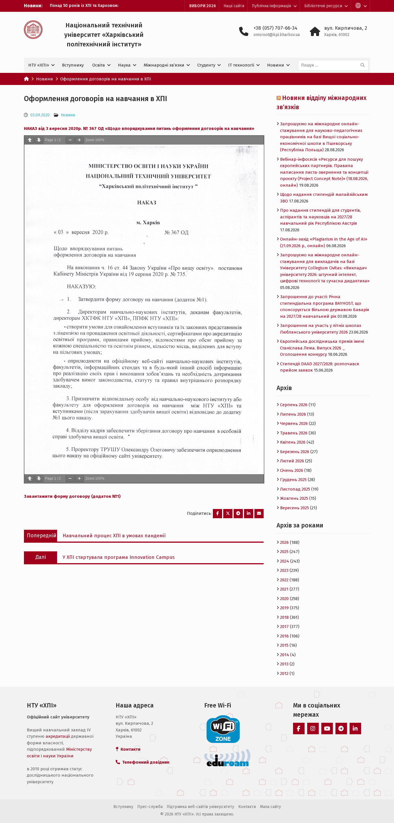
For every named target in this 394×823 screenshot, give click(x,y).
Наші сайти (234, 5)
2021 (284, 589)
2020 (284, 598)
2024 (284, 561)
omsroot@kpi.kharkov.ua (277, 34)
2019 (284, 607)
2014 (284, 654)
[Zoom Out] (70, 140)
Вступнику (73, 65)
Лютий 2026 (292, 460)
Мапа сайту (270, 806)
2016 (284, 636)
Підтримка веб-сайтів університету (200, 806)
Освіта (98, 65)
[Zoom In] (79, 140)
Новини (275, 65)
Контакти (247, 806)
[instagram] (313, 728)
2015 (284, 645)
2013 (284, 664)
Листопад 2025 (295, 489)
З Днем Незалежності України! (79, 5)
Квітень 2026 (292, 442)
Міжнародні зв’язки (164, 65)
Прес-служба (150, 806)
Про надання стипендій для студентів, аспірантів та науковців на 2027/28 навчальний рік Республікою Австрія (320, 217)
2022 (284, 579)
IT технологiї (241, 65)
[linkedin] (355, 728)
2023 (284, 570)
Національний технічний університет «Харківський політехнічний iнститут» (104, 34)
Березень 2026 (294, 451)
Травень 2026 (293, 433)
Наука (124, 65)
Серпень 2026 (293, 404)
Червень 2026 (294, 423)
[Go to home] (26, 79)
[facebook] (299, 728)
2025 (284, 551)
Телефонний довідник (144, 762)
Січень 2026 (291, 470)
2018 (284, 617)
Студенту (206, 65)
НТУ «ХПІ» (38, 65)
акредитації (58, 736)
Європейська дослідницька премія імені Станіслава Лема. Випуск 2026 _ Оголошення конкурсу (322, 348)
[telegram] (341, 728)
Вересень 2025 (294, 507)
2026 (284, 542)
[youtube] (327, 728)
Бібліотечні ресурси (323, 5)
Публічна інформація (271, 5)
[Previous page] (29, 140)
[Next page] (39, 140)
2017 (284, 626)
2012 (284, 673)
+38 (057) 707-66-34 (275, 28)
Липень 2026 (293, 414)
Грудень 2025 (293, 479)
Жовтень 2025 (294, 498)
